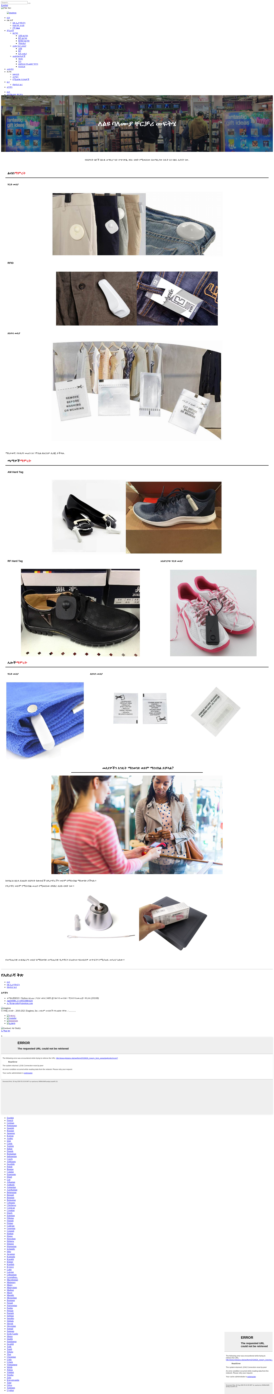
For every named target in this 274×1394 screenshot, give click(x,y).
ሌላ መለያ (22, 53)
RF (19, 51)
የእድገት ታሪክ (18, 25)
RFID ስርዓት (24, 41)
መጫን (15, 77)
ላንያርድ (21, 66)
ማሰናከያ (22, 43)
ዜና (8, 82)
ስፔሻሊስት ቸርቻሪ (15, 94)
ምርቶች (10, 30)
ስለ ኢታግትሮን (19, 23)
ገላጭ (20, 59)
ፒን (19, 61)
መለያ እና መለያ (19, 46)
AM (20, 48)
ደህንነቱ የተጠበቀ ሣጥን (28, 64)
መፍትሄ (10, 69)
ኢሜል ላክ (5, 1031)
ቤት (8, 17)
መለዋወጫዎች (19, 56)
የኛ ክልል (16, 28)
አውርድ (16, 74)
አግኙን (9, 87)
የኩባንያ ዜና (18, 84)
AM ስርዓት (23, 35)
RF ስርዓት (22, 38)
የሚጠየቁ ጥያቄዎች (21, 79)
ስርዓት (15, 33)
